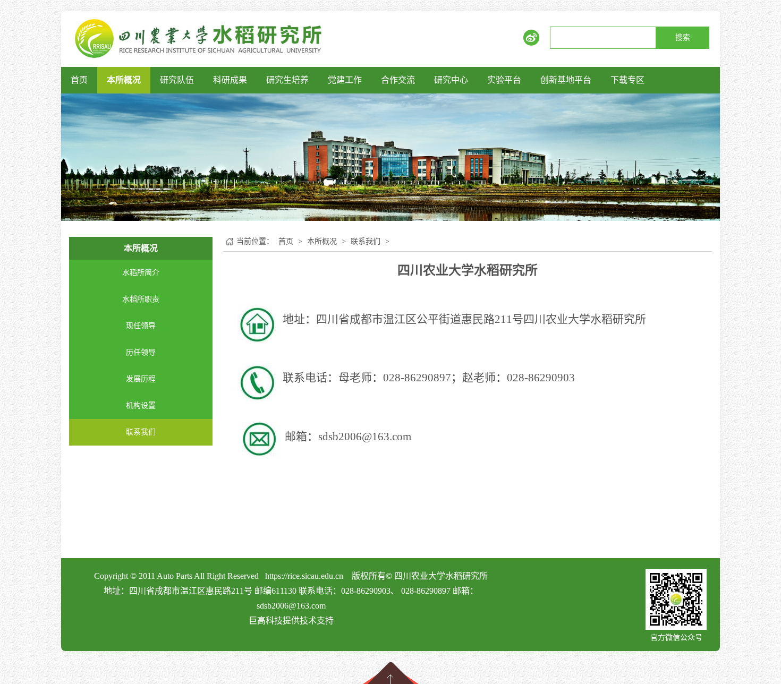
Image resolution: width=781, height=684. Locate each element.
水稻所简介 (140, 273)
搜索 (682, 37)
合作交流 (398, 79)
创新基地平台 (565, 79)
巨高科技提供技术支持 (291, 620)
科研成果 (230, 79)
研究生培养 (287, 79)
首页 (79, 79)
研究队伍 (177, 79)
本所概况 (124, 79)
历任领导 (141, 352)
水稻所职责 (140, 299)
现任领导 (141, 326)
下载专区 (627, 79)
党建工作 (345, 79)
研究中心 (451, 79)
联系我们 (141, 432)
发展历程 (141, 379)
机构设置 (141, 405)
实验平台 (504, 79)
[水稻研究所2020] (198, 38)
